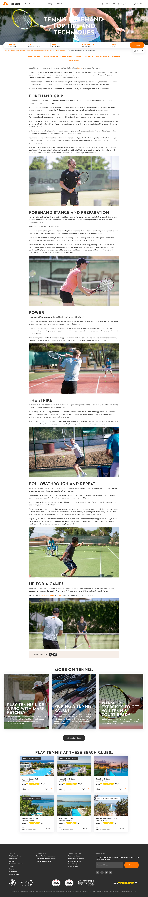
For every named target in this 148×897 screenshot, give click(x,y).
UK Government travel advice (45, 859)
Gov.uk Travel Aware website (45, 856)
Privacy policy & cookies (76, 859)
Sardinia (44, 595)
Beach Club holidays (18, 50)
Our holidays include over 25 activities (39, 50)
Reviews (11, 866)
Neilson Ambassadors (16, 864)
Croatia (51, 595)
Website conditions (74, 856)
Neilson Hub (13, 872)
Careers (11, 869)
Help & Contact (14, 874)
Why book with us (15, 856)
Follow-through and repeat (108, 57)
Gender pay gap (73, 864)
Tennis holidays (60, 50)
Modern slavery (73, 866)
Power (78, 57)
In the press (13, 859)
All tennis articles (74, 738)
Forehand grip (34, 57)
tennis (79, 68)
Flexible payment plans (43, 861)
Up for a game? (74, 60)
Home (7, 50)
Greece (60, 595)
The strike (89, 57)
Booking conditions (74, 861)
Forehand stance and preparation (58, 57)
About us (12, 861)
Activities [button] (60, 4)
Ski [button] (41, 4)
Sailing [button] (49, 4)
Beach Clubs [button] (30, 4)
